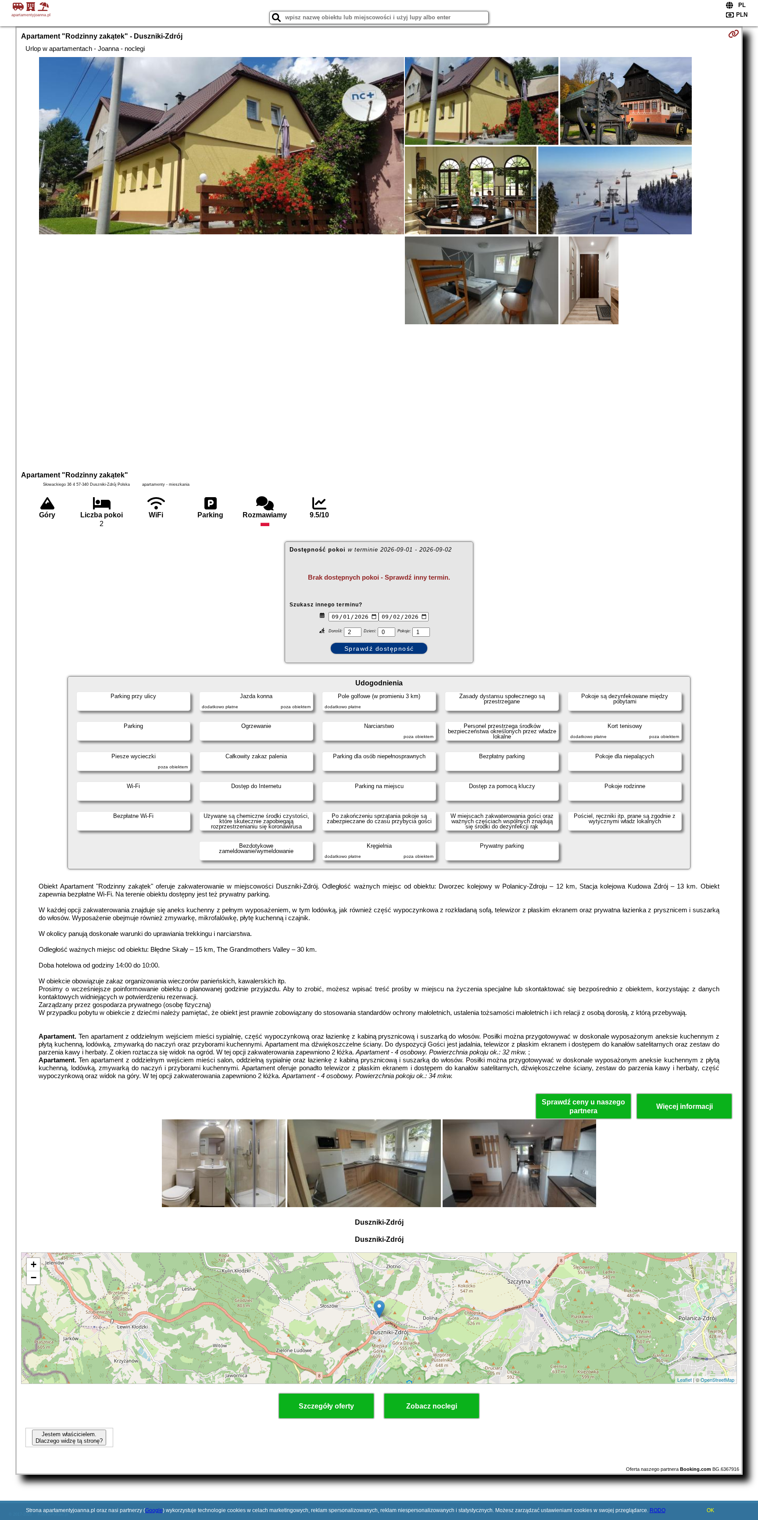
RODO (657, 1510)
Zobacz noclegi (431, 1406)
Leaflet (684, 1379)
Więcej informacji (684, 1106)
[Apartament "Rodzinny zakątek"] (221, 146)
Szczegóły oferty (326, 1406)
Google (154, 1510)
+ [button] (33, 1264)
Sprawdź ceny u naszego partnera (583, 1106)
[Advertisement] (379, 396)
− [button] (33, 1277)
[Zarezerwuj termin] (733, 34)
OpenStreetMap (717, 1379)
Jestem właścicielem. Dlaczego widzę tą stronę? (69, 1437)
